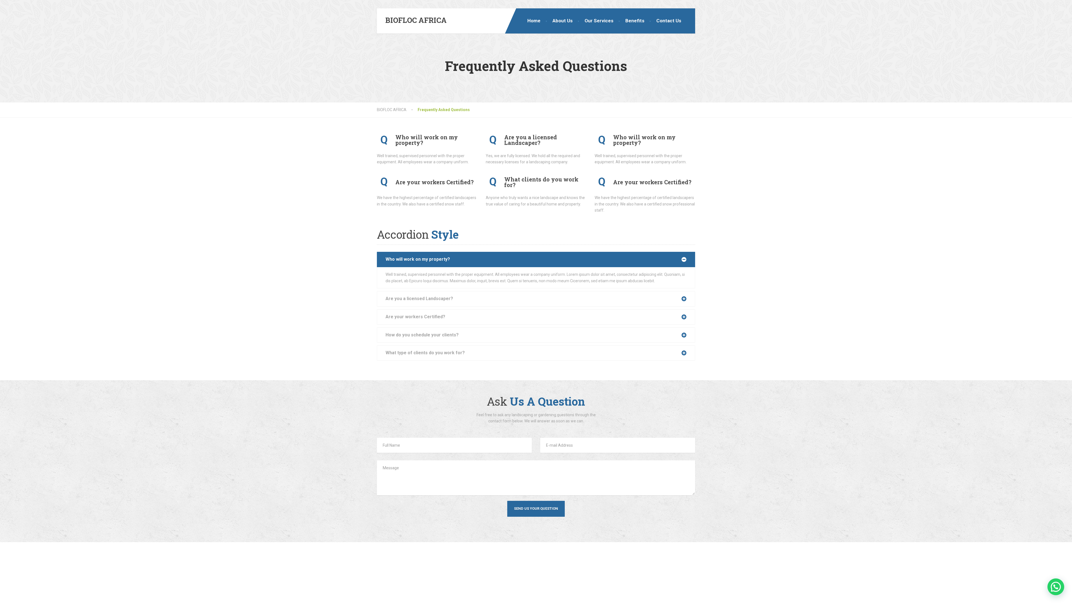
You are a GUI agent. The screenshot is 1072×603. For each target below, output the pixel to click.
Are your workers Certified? (415, 316)
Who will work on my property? (418, 259)
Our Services (599, 20)
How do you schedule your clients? (422, 335)
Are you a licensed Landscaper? (419, 298)
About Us (562, 20)
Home (533, 20)
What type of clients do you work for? (425, 352)
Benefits (634, 20)
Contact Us (668, 20)
